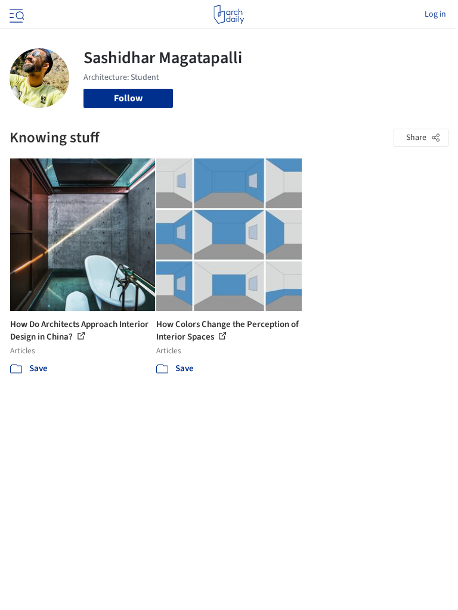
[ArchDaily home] (228, 14)
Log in (435, 14)
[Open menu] (15, 14)
